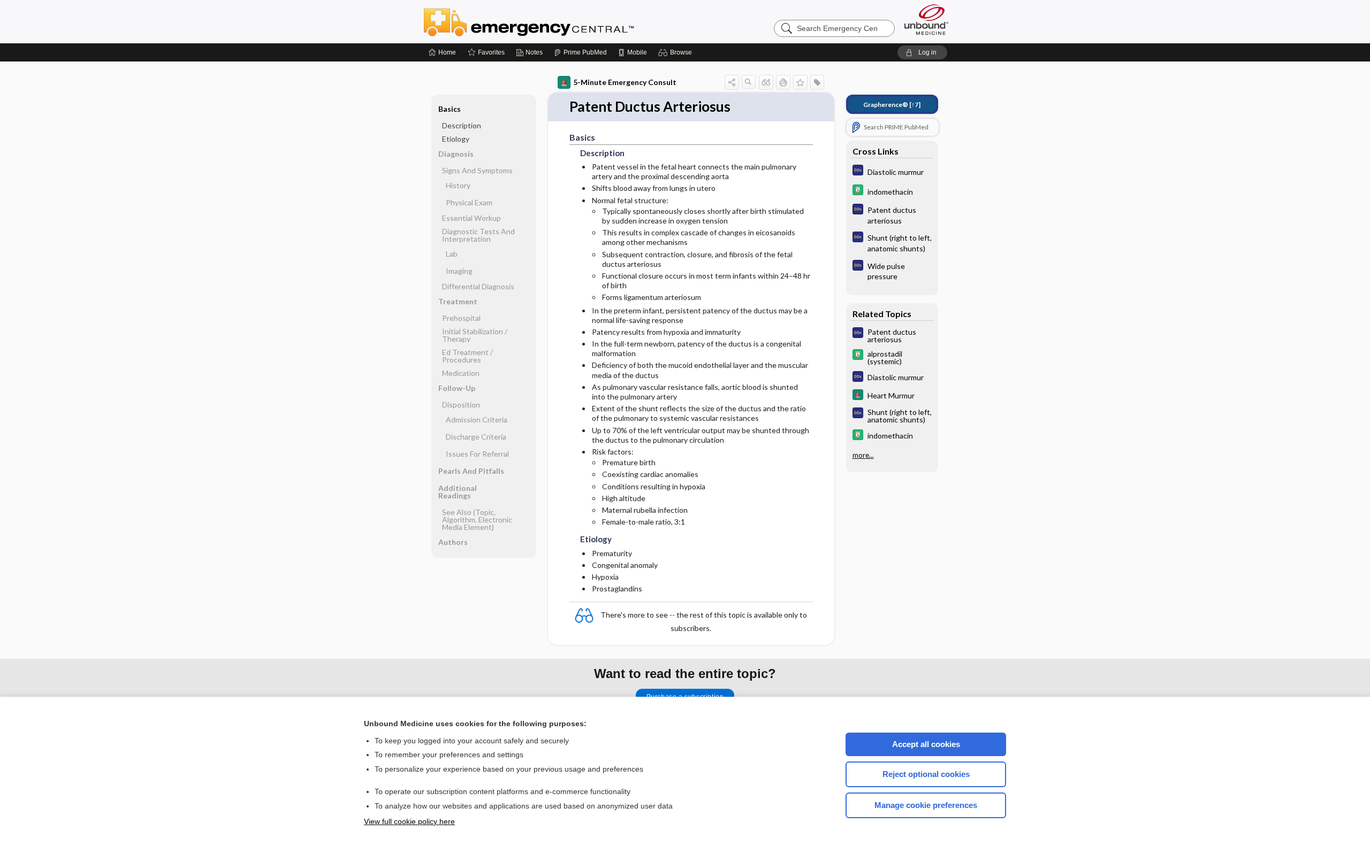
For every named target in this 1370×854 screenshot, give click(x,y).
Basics (449, 108)
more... (863, 455)
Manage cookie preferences (925, 805)
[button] (676, 52)
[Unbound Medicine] (926, 19)
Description (461, 125)
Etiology (455, 138)
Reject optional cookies (926, 774)
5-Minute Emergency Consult (624, 82)
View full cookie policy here (409, 821)
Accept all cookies (926, 744)
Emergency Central (556, 21)
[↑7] (891, 105)
